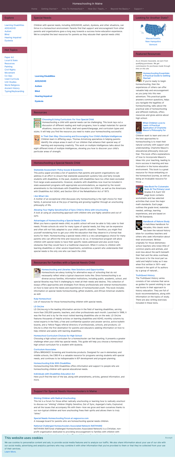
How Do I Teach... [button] (96, 8)
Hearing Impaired (43, 96)
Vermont (153, 44)
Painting (8, 66)
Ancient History (12, 88)
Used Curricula (12, 79)
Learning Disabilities (45, 76)
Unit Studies (10, 82)
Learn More (10, 451)
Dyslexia (39, 101)
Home (34, 8)
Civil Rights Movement (10, 71)
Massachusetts (153, 38)
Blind (37, 91)
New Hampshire (153, 41)
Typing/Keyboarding (14, 91)
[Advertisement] (80, 55)
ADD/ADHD (40, 81)
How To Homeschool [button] (72, 8)
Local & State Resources (11, 62)
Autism (38, 86)
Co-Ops (8, 75)
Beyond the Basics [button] (119, 8)
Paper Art (9, 57)
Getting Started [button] (48, 8)
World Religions (12, 85)
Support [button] (138, 8)
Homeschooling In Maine (87, 3)
